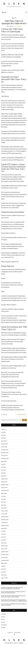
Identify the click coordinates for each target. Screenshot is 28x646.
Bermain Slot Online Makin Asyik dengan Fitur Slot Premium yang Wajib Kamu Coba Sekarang (12, 588)
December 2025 (4, 449)
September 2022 (5, 560)
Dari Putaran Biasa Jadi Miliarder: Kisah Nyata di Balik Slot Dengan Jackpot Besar (13, 604)
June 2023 (3, 534)
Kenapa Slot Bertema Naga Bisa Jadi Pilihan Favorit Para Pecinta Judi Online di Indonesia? (13, 592)
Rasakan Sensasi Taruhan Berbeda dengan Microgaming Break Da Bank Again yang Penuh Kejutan (13, 596)
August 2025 (4, 461)
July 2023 (3, 531)
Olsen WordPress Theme (11, 643)
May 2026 (3, 435)
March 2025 (3, 476)
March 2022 (3, 575)
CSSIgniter (20, 643)
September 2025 (5, 458)
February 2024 (4, 510)
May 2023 (3, 537)
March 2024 (3, 508)
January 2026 (4, 446)
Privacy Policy (17, 632)
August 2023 (4, 528)
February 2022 (4, 577)
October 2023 (4, 522)
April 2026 (3, 438)
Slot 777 (14, 18)
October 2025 (4, 455)
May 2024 (3, 502)
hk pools (3, 616)
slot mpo (3, 622)
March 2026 (3, 441)
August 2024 (4, 493)
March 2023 (3, 542)
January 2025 (4, 481)
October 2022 (4, 557)
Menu (4, 12)
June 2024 (3, 499)
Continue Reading (21, 414)
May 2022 (3, 569)
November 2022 (4, 554)
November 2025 (4, 452)
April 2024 (3, 505)
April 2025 (3, 473)
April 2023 (3, 540)
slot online (3, 614)
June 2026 (3, 432)
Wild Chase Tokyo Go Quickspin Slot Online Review (14, 22)
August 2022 (4, 563)
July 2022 (3, 566)
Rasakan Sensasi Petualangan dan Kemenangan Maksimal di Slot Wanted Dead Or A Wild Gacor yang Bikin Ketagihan (14, 600)
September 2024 (5, 490)
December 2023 (4, 516)
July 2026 (3, 429)
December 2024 (4, 484)
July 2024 (3, 496)
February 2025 (4, 478)
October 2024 (4, 487)
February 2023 (4, 545)
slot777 (3, 619)
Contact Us (10, 632)
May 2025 (3, 470)
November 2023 (4, 519)
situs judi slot (4, 624)
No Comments (18, 26)
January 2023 (4, 548)
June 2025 (3, 467)
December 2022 (4, 551)
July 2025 (3, 464)
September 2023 (5, 525)
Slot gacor (3, 627)
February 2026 (4, 444)
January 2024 (4, 513)
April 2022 (3, 572)
